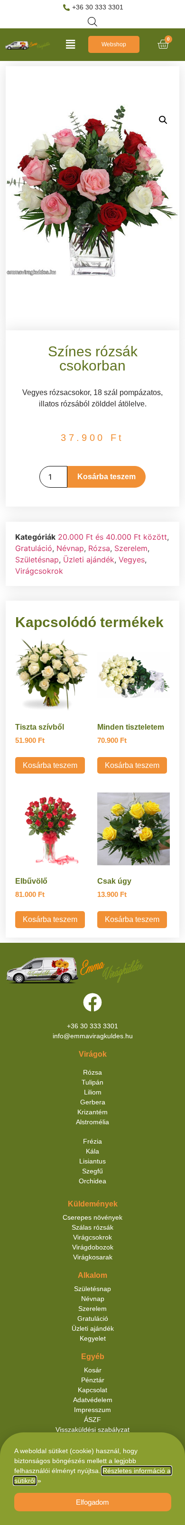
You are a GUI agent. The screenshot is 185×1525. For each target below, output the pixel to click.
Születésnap (37, 559)
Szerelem (131, 548)
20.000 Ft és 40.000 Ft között (112, 537)
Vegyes (132, 559)
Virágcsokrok (39, 571)
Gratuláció (33, 548)
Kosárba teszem (106, 477)
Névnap (70, 548)
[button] (70, 44)
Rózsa (99, 548)
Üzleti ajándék (88, 559)
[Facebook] (92, 1002)
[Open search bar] (92, 21)
